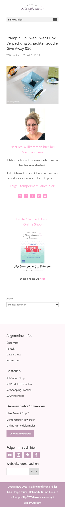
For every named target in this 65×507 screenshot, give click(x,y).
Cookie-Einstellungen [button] (20, 433)
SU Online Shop (15, 378)
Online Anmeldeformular (20, 425)
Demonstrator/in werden (20, 419)
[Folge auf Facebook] (36, 455)
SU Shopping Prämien (19, 389)
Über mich (12, 342)
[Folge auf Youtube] (9, 455)
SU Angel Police (15, 395)
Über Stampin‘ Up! (17, 413)
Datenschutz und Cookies (43, 492)
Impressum (13, 360)
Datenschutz (13, 354)
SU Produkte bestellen (19, 384)
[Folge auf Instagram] (18, 455)
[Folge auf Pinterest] (27, 455)
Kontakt (10, 348)
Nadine (16, 55)
